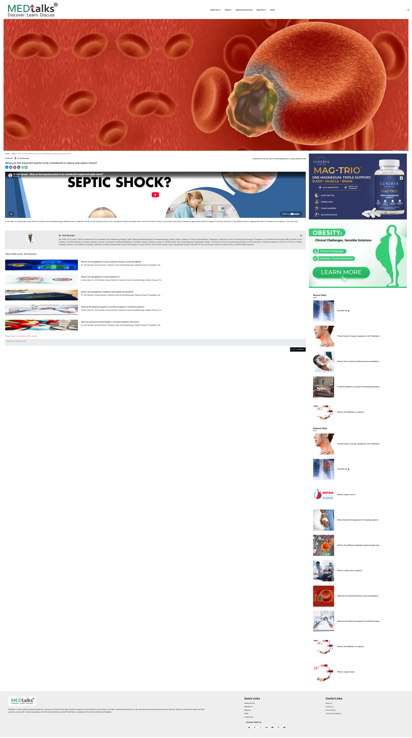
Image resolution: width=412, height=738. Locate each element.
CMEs (246, 713)
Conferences (248, 717)
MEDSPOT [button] (228, 10)
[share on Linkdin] (18, 167)
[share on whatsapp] (22, 167)
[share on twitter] (10, 167)
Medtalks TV (248, 707)
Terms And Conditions (333, 713)
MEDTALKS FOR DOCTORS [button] (244, 10)
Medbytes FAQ (249, 703)
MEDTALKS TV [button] (261, 10)
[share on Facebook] (6, 167)
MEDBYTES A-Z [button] (216, 10)
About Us (329, 703)
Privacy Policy (331, 710)
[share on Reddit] (26, 167)
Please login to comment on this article (21, 336)
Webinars (247, 710)
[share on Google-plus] (14, 167)
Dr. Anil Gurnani (23, 158)
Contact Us (329, 707)
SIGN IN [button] (272, 10)
